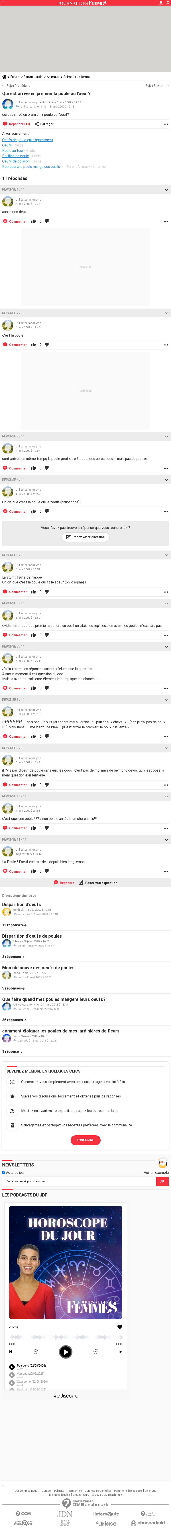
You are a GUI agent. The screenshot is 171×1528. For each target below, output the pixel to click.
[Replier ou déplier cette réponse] (166, 189)
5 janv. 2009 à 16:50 (28, 617)
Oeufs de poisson (16, 161)
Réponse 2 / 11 (13, 313)
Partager (47, 124)
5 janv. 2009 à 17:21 (28, 660)
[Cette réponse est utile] (34, 221)
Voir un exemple (156, 1172)
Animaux (53, 77)
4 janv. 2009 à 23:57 (28, 494)
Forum (15, 77)
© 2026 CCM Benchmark (107, 1494)
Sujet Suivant (155, 85)
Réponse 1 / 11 (13, 189)
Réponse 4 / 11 (13, 480)
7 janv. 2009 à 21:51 (28, 810)
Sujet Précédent (18, 85)
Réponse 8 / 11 (13, 699)
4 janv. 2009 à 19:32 (28, 203)
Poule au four (12, 150)
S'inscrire (85, 1140)
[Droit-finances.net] (148, 1514)
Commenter (17, 221)
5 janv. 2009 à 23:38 (28, 714)
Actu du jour (15, 1172)
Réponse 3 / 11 (13, 436)
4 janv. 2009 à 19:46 (28, 327)
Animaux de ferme (76, 77)
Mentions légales (59, 1494)
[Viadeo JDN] (65, 1523)
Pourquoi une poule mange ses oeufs (31, 167)
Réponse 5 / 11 (13, 555)
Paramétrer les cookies (128, 1490)
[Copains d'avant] (23, 1523)
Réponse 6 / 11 (13, 603)
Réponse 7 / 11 (13, 646)
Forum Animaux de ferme (86, 167)
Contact (46, 1490)
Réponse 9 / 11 (13, 748)
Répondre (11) (19, 124)
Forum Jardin (33, 77)
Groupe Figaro (81, 1494)
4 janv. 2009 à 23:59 (28, 569)
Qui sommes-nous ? (27, 1490)
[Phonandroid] (148, 1523)
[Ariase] (106, 1523)
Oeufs (7, 145)
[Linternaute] (106, 1514)
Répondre (66, 883)
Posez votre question (88, 537)
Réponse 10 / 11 (14, 796)
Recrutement (74, 1490)
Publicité (59, 1490)
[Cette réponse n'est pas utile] (47, 221)
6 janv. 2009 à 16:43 (28, 762)
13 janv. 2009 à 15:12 (61, 106)
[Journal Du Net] (65, 1514)
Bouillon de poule (15, 156)
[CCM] (23, 1514)
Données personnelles (98, 1490)
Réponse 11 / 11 (14, 839)
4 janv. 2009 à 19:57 (28, 450)
